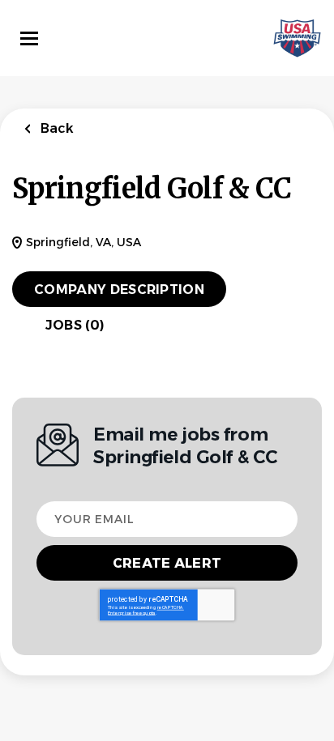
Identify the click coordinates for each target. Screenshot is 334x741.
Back (55, 128)
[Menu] (29, 38)
